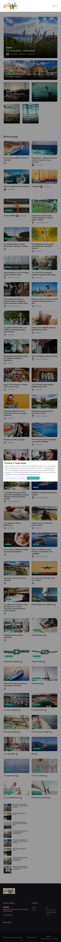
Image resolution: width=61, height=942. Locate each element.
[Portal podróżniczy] (10, 6)
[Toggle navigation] (53, 5)
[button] (56, 5)
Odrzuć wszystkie (10, 478)
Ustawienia (22, 478)
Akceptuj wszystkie (33, 478)
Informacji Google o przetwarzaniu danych (26, 474)
